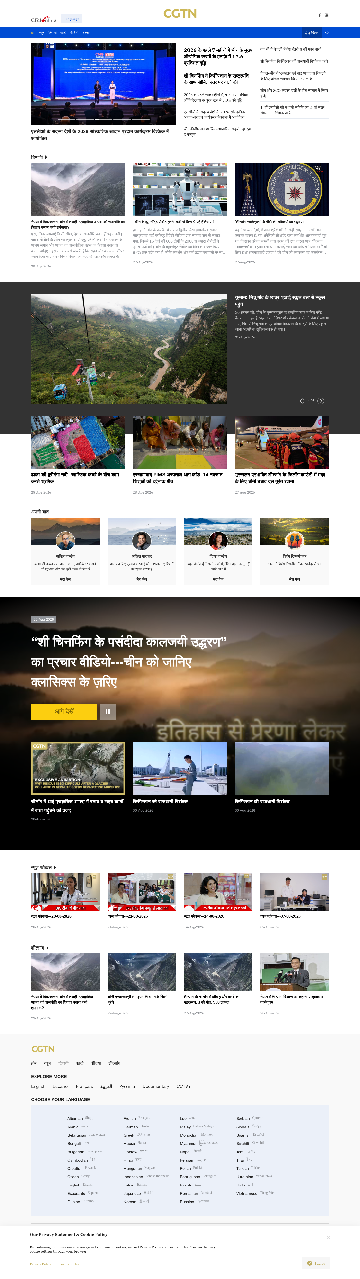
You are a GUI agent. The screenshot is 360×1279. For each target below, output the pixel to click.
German (137, 1126)
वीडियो (96, 1063)
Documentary (156, 1086)
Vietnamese (255, 1193)
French (137, 1118)
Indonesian (146, 1176)
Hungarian (139, 1168)
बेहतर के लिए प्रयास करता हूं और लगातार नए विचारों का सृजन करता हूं (141, 566)
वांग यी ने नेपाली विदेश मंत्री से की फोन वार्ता (290, 49)
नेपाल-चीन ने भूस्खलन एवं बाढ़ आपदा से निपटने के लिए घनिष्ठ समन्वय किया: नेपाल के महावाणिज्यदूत (293, 76)
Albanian (80, 1118)
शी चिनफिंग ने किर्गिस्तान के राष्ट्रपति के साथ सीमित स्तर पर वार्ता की (216, 79)
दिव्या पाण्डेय (218, 556)
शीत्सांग (114, 1063)
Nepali (190, 1151)
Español (61, 1086)
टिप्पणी (63, 1063)
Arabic (79, 1126)
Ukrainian (254, 1176)
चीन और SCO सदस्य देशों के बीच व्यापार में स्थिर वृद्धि (294, 93)
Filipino (80, 1201)
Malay (197, 1126)
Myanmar (199, 1143)
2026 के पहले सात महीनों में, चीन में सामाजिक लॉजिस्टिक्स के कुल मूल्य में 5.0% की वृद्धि (216, 97)
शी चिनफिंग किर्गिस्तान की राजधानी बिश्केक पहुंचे (294, 61)
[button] (66, 119)
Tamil (245, 1151)
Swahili (250, 1143)
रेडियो (314, 33)
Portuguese (198, 1176)
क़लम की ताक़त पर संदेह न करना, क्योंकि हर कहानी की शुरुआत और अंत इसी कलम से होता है (65, 566)
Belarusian (86, 1135)
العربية (106, 1086)
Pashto (190, 1185)
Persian (193, 1160)
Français (84, 1086)
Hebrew (136, 1151)
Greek (137, 1135)
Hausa (135, 1143)
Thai (244, 1160)
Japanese (139, 1193)
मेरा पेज (65, 579)
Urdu (244, 1185)
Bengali (78, 1143)
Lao (187, 1118)
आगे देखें (64, 711)
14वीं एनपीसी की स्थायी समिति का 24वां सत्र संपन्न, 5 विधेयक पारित (292, 110)
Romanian (196, 1193)
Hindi (132, 1160)
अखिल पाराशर (142, 556)
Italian (135, 1185)
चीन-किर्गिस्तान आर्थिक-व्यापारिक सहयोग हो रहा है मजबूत (217, 132)
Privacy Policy (40, 1264)
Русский (127, 1086)
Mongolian (196, 1135)
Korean (136, 1201)
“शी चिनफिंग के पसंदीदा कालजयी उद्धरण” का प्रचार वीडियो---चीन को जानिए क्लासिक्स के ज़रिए (129, 661)
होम (33, 1063)
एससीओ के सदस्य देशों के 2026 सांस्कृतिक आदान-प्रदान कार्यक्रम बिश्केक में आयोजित (214, 114)
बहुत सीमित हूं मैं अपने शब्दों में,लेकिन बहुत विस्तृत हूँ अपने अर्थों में (218, 566)
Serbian (249, 1118)
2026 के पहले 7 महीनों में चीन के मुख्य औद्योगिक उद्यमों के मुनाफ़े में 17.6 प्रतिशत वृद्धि (218, 56)
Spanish (250, 1135)
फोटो (80, 1063)
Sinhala (248, 1126)
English (38, 1086)
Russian (194, 1201)
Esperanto (84, 1193)
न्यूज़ (47, 1063)
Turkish (248, 1168)
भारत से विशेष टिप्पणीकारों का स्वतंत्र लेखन (294, 564)
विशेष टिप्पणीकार (294, 556)
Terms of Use (69, 1264)
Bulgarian (84, 1151)
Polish (191, 1168)
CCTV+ (184, 1086)
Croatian (82, 1168)
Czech (78, 1176)
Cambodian (81, 1160)
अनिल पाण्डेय (65, 556)
